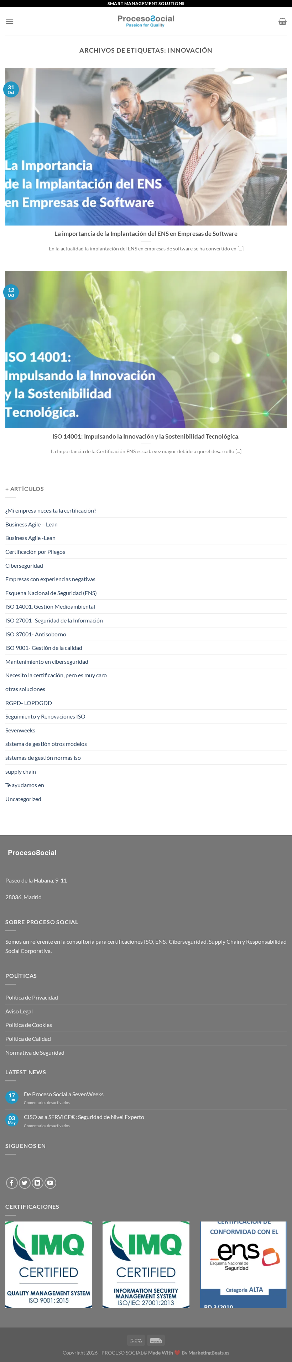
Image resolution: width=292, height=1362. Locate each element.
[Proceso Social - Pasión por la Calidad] (146, 21)
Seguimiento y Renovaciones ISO (45, 716)
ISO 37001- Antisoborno (35, 634)
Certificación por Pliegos (35, 551)
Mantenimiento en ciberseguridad (46, 661)
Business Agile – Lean (31, 524)
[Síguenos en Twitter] (25, 1183)
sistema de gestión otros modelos (46, 743)
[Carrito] (282, 21)
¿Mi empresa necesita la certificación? (50, 510)
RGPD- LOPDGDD (28, 702)
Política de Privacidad (31, 997)
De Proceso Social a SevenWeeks (64, 1094)
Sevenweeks (20, 730)
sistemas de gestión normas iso (43, 757)
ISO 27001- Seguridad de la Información (54, 620)
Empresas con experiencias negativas (50, 579)
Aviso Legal (19, 1011)
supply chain (20, 771)
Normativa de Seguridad (34, 1052)
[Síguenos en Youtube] (50, 1183)
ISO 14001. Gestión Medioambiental (50, 606)
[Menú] (9, 21)
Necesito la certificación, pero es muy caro (56, 675)
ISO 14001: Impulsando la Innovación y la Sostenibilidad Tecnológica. (146, 436)
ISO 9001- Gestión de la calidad (43, 647)
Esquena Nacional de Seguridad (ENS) (51, 592)
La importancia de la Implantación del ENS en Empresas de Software (146, 233)
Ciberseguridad (24, 565)
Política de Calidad (28, 1038)
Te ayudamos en (24, 784)
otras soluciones (25, 688)
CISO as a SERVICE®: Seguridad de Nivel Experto (84, 1116)
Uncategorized (23, 798)
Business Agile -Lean (30, 537)
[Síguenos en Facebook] (12, 1183)
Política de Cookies (28, 1024)
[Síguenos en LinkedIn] (37, 1183)
